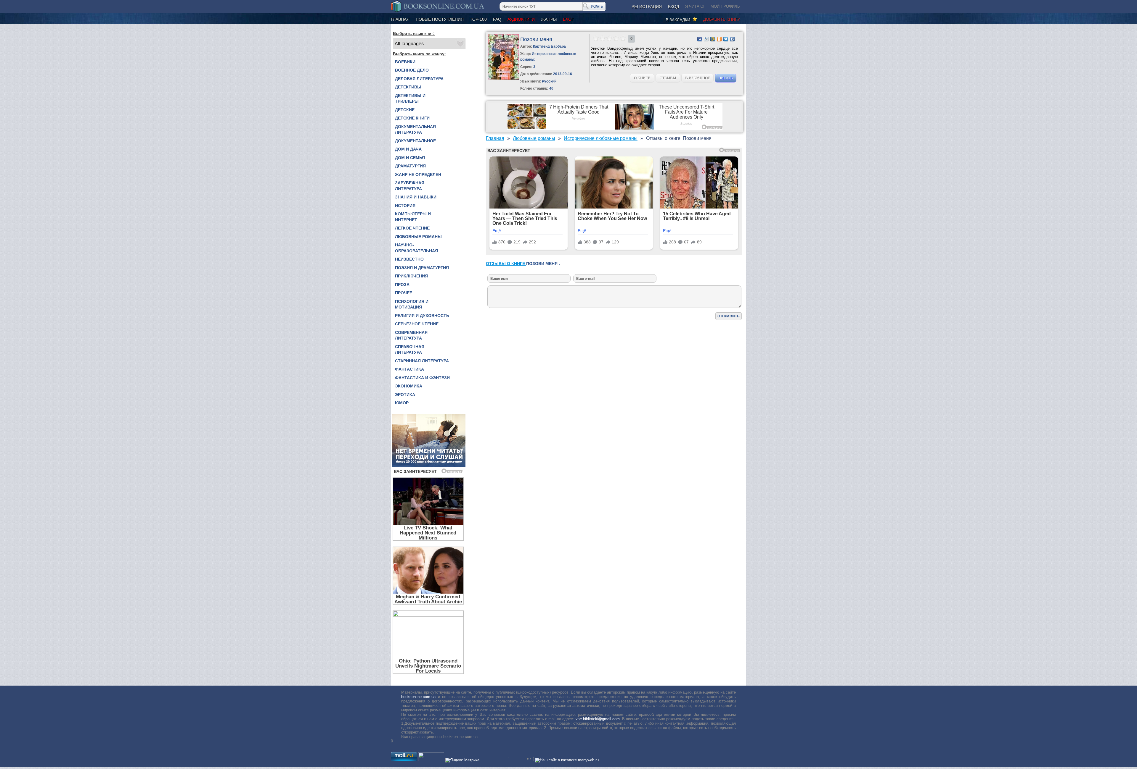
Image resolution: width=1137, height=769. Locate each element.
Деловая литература (419, 78)
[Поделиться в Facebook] (699, 39)
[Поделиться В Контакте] (732, 39)
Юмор (402, 402)
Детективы (408, 87)
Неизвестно (409, 259)
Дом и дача (408, 149)
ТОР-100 (478, 19)
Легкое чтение (412, 228)
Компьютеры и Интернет (413, 216)
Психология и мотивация (411, 304)
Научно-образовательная (416, 248)
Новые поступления (440, 19)
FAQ (497, 19)
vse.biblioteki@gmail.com (598, 719)
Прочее (403, 292)
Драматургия (410, 166)
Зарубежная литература (409, 185)
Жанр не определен (418, 174)
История (405, 205)
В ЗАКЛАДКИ (679, 19)
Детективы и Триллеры (410, 98)
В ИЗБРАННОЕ (697, 78)
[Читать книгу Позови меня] (503, 78)
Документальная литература (415, 129)
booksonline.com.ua (418, 696)
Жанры (549, 19)
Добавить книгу (721, 19)
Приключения (411, 276)
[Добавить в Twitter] (725, 39)
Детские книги (412, 118)
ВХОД (673, 6)
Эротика (405, 394)
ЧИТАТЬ (726, 78)
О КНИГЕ (642, 78)
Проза (402, 284)
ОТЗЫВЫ (668, 78)
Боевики (405, 61)
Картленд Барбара (549, 46)
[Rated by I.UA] (431, 760)
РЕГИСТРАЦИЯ (647, 6)
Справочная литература (409, 349)
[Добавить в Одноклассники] (719, 39)
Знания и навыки (415, 197)
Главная (400, 19)
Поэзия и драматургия (422, 267)
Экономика (408, 386)
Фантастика (409, 369)
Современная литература (411, 335)
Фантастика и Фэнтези (422, 377)
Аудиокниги (521, 19)
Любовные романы (418, 236)
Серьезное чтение (417, 324)
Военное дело (412, 70)
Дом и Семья (410, 157)
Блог (568, 19)
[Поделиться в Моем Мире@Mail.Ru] (712, 39)
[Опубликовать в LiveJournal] (706, 39)
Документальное (415, 140)
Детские (405, 109)
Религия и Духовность (422, 315)
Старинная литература (422, 360)
